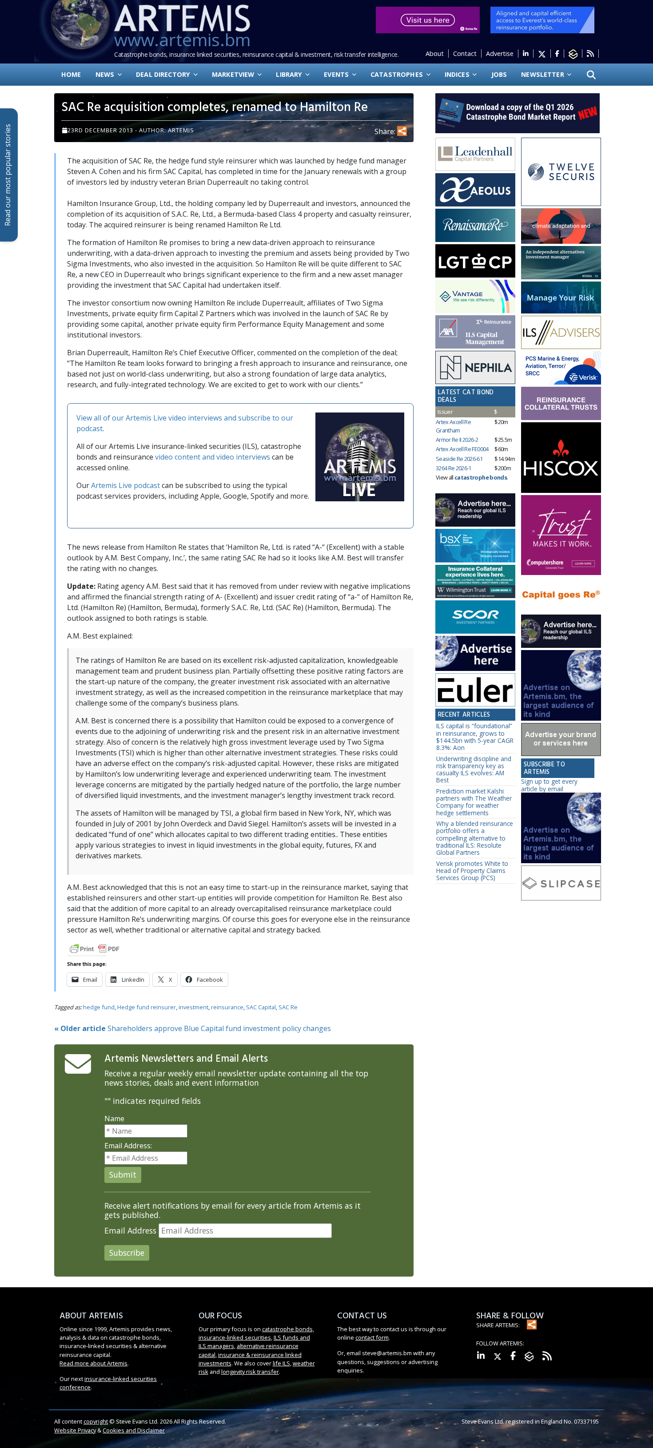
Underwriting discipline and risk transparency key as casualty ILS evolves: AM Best (473, 769)
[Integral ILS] (561, 262)
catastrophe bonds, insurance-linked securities (256, 1333)
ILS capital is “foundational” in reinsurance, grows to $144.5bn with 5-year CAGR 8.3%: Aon (475, 737)
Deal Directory (164, 74)
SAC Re (288, 1007)
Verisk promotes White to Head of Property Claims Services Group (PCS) (472, 870)
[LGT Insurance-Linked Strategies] (475, 261)
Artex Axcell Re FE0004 (462, 449)
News (106, 74)
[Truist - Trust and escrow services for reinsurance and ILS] (561, 403)
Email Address (130, 1230)
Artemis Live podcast (125, 485)
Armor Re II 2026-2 (457, 440)
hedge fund (99, 1007)
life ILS (281, 1363)
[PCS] (561, 368)
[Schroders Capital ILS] (561, 226)
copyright (96, 1421)
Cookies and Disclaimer (134, 1430)
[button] (591, 74)
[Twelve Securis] (561, 172)
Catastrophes (397, 74)
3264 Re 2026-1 (453, 468)
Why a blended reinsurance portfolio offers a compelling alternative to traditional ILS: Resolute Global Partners (474, 838)
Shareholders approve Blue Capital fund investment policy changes (192, 1028)
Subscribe (126, 1252)
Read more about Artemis (93, 1363)
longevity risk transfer (250, 1372)
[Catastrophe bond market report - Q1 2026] (513, 112)
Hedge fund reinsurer (146, 1007)
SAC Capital (261, 1007)
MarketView (234, 74)
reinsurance (227, 1007)
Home (71, 74)
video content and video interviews (212, 457)
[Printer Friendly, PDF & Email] (94, 948)
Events (337, 74)
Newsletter (543, 74)
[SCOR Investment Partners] (475, 617)
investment (193, 1007)
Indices (458, 74)
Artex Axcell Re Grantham (453, 426)
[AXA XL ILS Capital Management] (475, 332)
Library (290, 74)
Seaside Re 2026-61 (459, 459)
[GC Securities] (561, 297)
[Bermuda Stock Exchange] (475, 546)
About (435, 53)
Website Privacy (75, 1430)
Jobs (499, 74)
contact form (372, 1337)
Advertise (500, 53)
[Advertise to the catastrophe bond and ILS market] (561, 740)
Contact (465, 53)
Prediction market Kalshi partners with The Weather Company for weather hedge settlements (474, 802)
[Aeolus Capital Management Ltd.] (475, 190)
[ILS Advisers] (561, 332)
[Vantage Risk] (475, 297)
